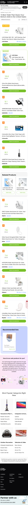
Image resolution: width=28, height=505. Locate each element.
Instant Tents (4, 447)
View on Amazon (14, 45)
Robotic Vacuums (5, 416)
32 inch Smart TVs (19, 452)
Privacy (2, 484)
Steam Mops (4, 421)
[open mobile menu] (26, 2)
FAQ (1, 482)
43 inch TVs (18, 450)
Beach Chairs (4, 450)
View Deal (8, 192)
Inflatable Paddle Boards (7, 445)
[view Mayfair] (6, 307)
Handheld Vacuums (6, 424)
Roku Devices (18, 445)
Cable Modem (18, 421)
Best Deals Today (12, 481)
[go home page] (3, 2)
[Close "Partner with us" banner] (26, 496)
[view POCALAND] (7, 77)
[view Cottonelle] (6, 128)
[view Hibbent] (6, 282)
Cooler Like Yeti (4, 452)
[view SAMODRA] (6, 102)
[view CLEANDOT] (22, 182)
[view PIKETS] (6, 205)
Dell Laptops (18, 424)
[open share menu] (19, 20)
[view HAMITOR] (6, 153)
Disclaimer (3, 489)
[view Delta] (6, 231)
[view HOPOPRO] (6, 256)
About (2, 477)
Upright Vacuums (5, 419)
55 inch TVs (18, 447)
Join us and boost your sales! (8, 502)
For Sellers (12, 478)
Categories (20, 477)
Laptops (17, 416)
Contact (2, 479)
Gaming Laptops (19, 419)
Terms (2, 486)
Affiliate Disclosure (5, 19)
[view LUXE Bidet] (7, 31)
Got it (24, 7)
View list (11, 349)
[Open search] (24, 2)
